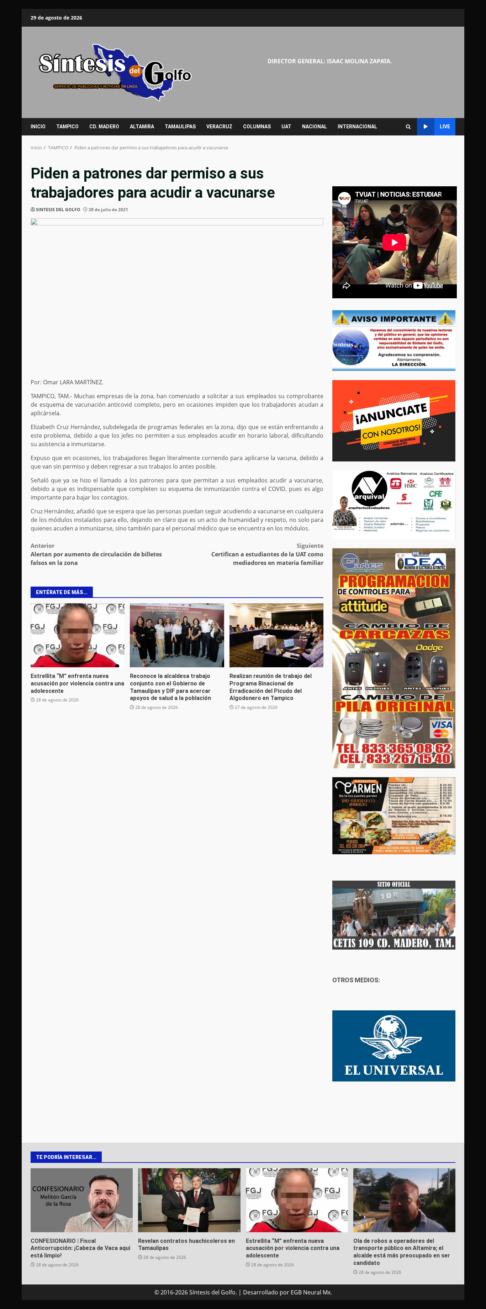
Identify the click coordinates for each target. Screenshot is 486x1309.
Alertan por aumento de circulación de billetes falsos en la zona (96, 554)
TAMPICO (67, 126)
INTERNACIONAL (357, 126)
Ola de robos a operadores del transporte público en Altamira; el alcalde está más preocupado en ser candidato (404, 1200)
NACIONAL (314, 126)
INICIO (38, 126)
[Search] (408, 127)
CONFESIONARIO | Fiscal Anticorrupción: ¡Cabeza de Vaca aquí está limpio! (82, 1200)
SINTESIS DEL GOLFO (58, 210)
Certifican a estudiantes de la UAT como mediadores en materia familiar (267, 554)
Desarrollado (260, 1292)
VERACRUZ (219, 126)
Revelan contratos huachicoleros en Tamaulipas (189, 1200)
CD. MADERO (104, 126)
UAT (286, 126)
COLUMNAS (257, 126)
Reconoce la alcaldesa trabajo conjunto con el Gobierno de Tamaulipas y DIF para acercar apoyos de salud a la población (177, 635)
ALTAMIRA (142, 126)
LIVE (445, 126)
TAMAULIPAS (180, 126)
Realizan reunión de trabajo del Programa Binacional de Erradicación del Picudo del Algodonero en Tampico (276, 635)
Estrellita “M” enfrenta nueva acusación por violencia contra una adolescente (78, 635)
